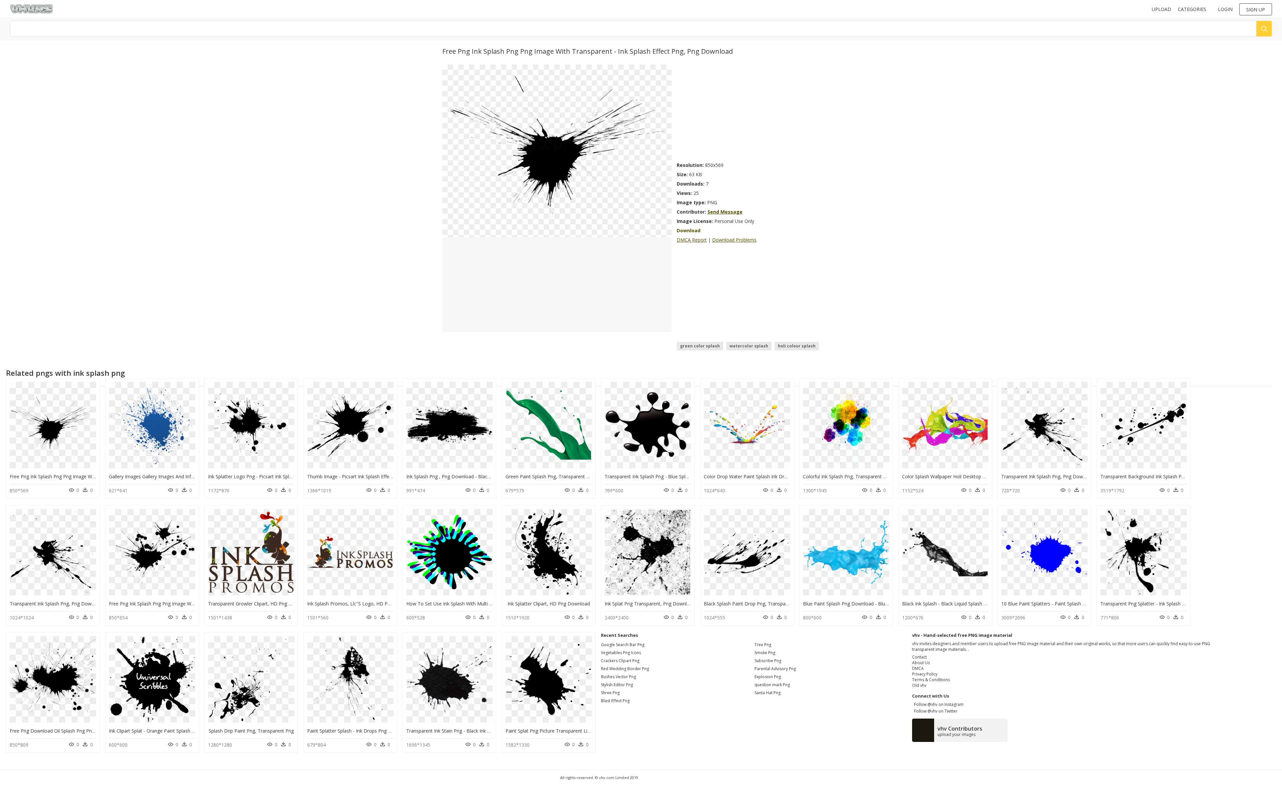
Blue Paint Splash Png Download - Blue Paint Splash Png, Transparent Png (883, 603)
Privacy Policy (924, 674)
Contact (919, 657)
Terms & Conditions (931, 680)
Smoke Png (765, 653)
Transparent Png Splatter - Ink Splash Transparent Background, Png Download (1185, 603)
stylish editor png (617, 685)
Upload (1161, 9)
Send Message (724, 212)
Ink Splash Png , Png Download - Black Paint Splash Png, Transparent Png (486, 476)
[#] (557, 150)
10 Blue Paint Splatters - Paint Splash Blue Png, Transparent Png (1070, 603)
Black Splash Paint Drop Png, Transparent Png (754, 603)
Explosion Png (768, 677)
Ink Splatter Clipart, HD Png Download (548, 603)
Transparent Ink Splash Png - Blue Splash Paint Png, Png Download (677, 476)
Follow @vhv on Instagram (938, 704)
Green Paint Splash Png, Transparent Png (550, 476)
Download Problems (734, 240)
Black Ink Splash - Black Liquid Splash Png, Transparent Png (966, 603)
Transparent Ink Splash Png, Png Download (1048, 476)
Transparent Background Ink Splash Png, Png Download (1161, 476)
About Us (921, 663)
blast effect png (615, 701)
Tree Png (763, 644)
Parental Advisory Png (775, 669)
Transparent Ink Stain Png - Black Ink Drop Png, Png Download (474, 731)
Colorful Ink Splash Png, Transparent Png (847, 476)
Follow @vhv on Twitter (934, 711)
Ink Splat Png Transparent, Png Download (650, 603)
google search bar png (622, 644)
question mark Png (772, 685)
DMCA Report (692, 240)
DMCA (918, 668)
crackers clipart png (620, 661)
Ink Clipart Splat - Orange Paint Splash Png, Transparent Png (174, 731)
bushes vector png (618, 677)
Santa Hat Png (768, 693)
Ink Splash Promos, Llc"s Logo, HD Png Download (362, 603)
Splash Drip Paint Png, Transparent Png (251, 731)
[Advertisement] (758, 111)
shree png (610, 693)
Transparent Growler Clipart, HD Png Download (259, 603)
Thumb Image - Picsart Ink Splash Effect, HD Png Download (371, 476)
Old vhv (919, 685)
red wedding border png (625, 669)
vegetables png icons (621, 653)
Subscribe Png (768, 661)
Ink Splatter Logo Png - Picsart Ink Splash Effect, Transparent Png (278, 476)
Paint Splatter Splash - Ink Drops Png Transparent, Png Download (378, 731)
